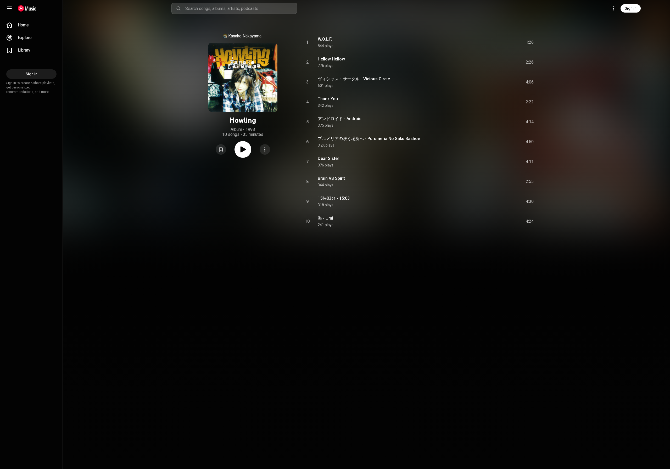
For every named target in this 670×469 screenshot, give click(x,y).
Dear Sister (328, 158)
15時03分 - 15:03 (334, 198)
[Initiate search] (178, 8)
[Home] (27, 8)
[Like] (490, 42)
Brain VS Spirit (331, 178)
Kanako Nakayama (244, 36)
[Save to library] (221, 149)
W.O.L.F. (325, 39)
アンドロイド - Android (339, 118)
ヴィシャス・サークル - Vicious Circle (354, 78)
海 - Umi (325, 218)
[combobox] (241, 8)
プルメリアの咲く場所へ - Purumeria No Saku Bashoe (369, 138)
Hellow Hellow (331, 59)
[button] (221, 149)
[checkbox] (530, 42)
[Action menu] (265, 149)
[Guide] (9, 8)
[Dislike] (500, 42)
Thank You (328, 98)
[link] (31, 25)
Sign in (630, 8)
